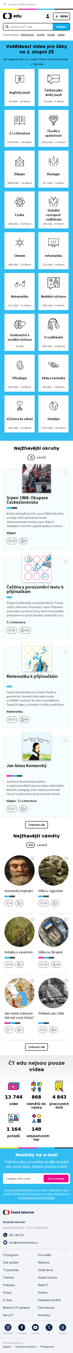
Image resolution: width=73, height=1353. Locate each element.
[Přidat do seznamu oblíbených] (65, 473)
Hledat (61, 27)
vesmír (51, 34)
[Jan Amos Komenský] (36, 777)
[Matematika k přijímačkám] (36, 687)
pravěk (41, 34)
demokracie (27, 34)
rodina (61, 34)
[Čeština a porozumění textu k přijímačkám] (36, 598)
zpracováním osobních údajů (36, 1198)
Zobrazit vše (36, 825)
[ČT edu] (12, 17)
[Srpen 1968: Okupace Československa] (36, 509)
